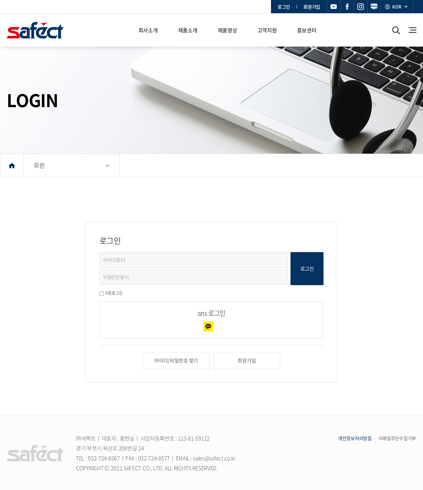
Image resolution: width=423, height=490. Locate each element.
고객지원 (267, 30)
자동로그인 (114, 293)
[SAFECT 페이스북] (347, 6)
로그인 (284, 6)
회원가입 (311, 6)
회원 (39, 165)
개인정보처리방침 (355, 438)
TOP (409, 414)
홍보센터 (307, 30)
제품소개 (188, 30)
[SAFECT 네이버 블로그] (374, 6)
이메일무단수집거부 (397, 438)
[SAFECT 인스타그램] (360, 6)
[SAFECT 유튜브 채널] (333, 6)
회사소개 (148, 30)
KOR (396, 6)
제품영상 (227, 30)
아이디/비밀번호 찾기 (176, 360)
